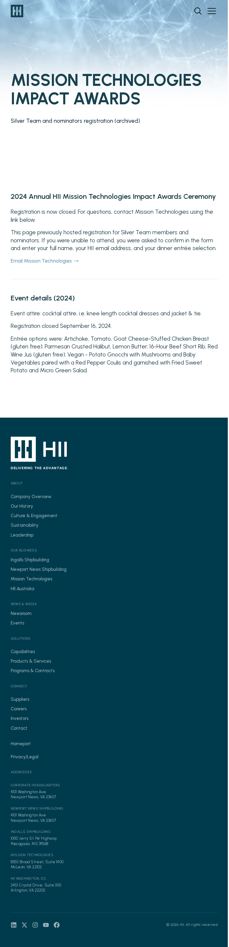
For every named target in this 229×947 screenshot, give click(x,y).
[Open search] (198, 11)
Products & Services (31, 661)
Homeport (21, 743)
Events (17, 623)
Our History (22, 506)
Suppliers (20, 699)
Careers (19, 709)
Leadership (22, 535)
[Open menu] (211, 11)
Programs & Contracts (33, 670)
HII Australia (22, 588)
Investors (19, 718)
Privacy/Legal (24, 757)
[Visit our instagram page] (35, 925)
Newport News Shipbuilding (38, 569)
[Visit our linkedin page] (14, 925)
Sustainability (24, 525)
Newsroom (21, 613)
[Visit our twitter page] (24, 925)
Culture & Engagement (34, 515)
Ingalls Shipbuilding (30, 559)
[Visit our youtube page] (46, 925)
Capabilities (23, 651)
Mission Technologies (31, 579)
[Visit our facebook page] (57, 925)
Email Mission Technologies (41, 261)
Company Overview (31, 496)
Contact (19, 728)
